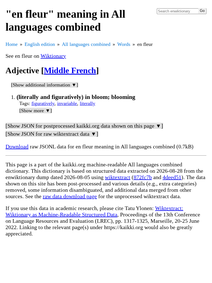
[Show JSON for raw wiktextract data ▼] (52, 134)
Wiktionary (53, 56)
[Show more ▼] (35, 110)
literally (87, 103)
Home (12, 44)
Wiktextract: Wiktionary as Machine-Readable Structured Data (94, 211)
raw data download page (70, 196)
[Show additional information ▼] (44, 85)
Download (17, 146)
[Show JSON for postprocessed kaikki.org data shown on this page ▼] (84, 126)
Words (123, 44)
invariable (67, 103)
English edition (40, 44)
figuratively (42, 103)
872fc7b (143, 177)
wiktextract (117, 177)
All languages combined (86, 44)
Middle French (70, 70)
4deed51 (172, 177)
